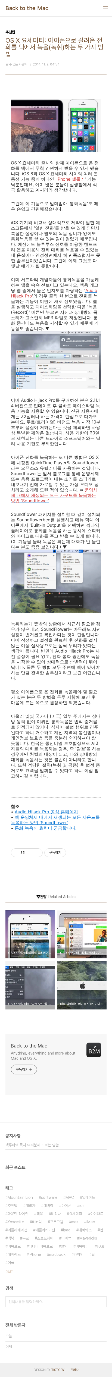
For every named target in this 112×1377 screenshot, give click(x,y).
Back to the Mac (27, 8)
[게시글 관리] (36, 853)
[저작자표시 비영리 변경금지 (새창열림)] (73, 853)
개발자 (30, 1205)
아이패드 (96, 1214)
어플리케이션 (17, 1230)
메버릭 (37, 1222)
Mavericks (88, 1238)
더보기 (9, 1272)
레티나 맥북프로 (41, 1246)
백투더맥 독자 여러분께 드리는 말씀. (32, 1145)
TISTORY (57, 1370)
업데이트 (88, 1197)
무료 (25, 1238)
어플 (11, 1262)
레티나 (56, 1214)
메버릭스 (14, 1254)
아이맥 (66, 1238)
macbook (57, 1254)
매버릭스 (85, 1230)
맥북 (11, 1238)
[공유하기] (29, 853)
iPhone (35, 1254)
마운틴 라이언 (18, 1214)
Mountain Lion (20, 1197)
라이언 (78, 1254)
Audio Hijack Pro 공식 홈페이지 (46, 811)
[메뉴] (105, 8)
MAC (70, 1197)
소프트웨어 (45, 1238)
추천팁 (12, 1205)
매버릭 (48, 1205)
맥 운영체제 (26, 817)
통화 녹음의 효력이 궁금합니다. (45, 828)
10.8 (100, 1246)
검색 (101, 1302)
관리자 (74, 1370)
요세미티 (75, 1214)
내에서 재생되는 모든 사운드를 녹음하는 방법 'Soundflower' (55, 819)
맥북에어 (82, 1246)
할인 (64, 1246)
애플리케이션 (45, 1230)
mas (74, 1222)
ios (82, 1205)
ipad (66, 1230)
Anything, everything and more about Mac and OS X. (43, 1056)
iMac (90, 1222)
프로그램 (56, 1222)
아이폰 (66, 1205)
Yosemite (16, 1222)
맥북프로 (14, 1246)
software (49, 1197)
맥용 (39, 1214)
